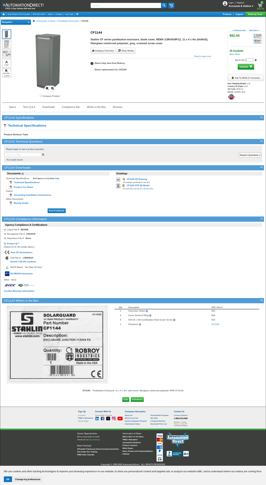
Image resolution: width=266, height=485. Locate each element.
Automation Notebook (132, 442)
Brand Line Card (131, 418)
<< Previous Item (239, 30)
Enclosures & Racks (46, 21)
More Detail (235, 54)
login (16, 149)
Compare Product (51, 96)
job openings (94, 440)
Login (231, 3)
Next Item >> (254, 30)
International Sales (132, 424)
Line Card (69, 14)
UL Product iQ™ (11, 243)
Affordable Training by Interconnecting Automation (98, 449)
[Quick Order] (77, 14)
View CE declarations (21, 252)
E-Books (126, 454)
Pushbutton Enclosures (68, 21)
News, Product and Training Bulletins (138, 451)
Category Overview (104, 50)
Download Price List (158, 424)
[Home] (4, 14)
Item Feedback (56, 210)
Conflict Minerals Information (19, 291)
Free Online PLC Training (87, 452)
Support (240, 14)
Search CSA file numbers (23, 261)
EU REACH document (21, 273)
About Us (129, 415)
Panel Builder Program (159, 415)
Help (57, 178)
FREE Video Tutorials (85, 455)
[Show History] (171, 5)
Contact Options (180, 415)
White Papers (128, 448)
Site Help (154, 418)
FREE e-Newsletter (130, 440)
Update (244, 66)
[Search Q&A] (43, 154)
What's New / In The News (133, 437)
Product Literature (130, 445)
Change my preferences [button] (27, 479)
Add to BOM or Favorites (247, 78)
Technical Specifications (26, 125)
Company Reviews (157, 421)
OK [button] (8, 479)
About (50, 14)
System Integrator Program (136, 421)
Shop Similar (127, 50)
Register (240, 3)
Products (227, 14)
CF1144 (215, 324)
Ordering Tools (255, 14)
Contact (59, 14)
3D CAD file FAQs (146, 189)
